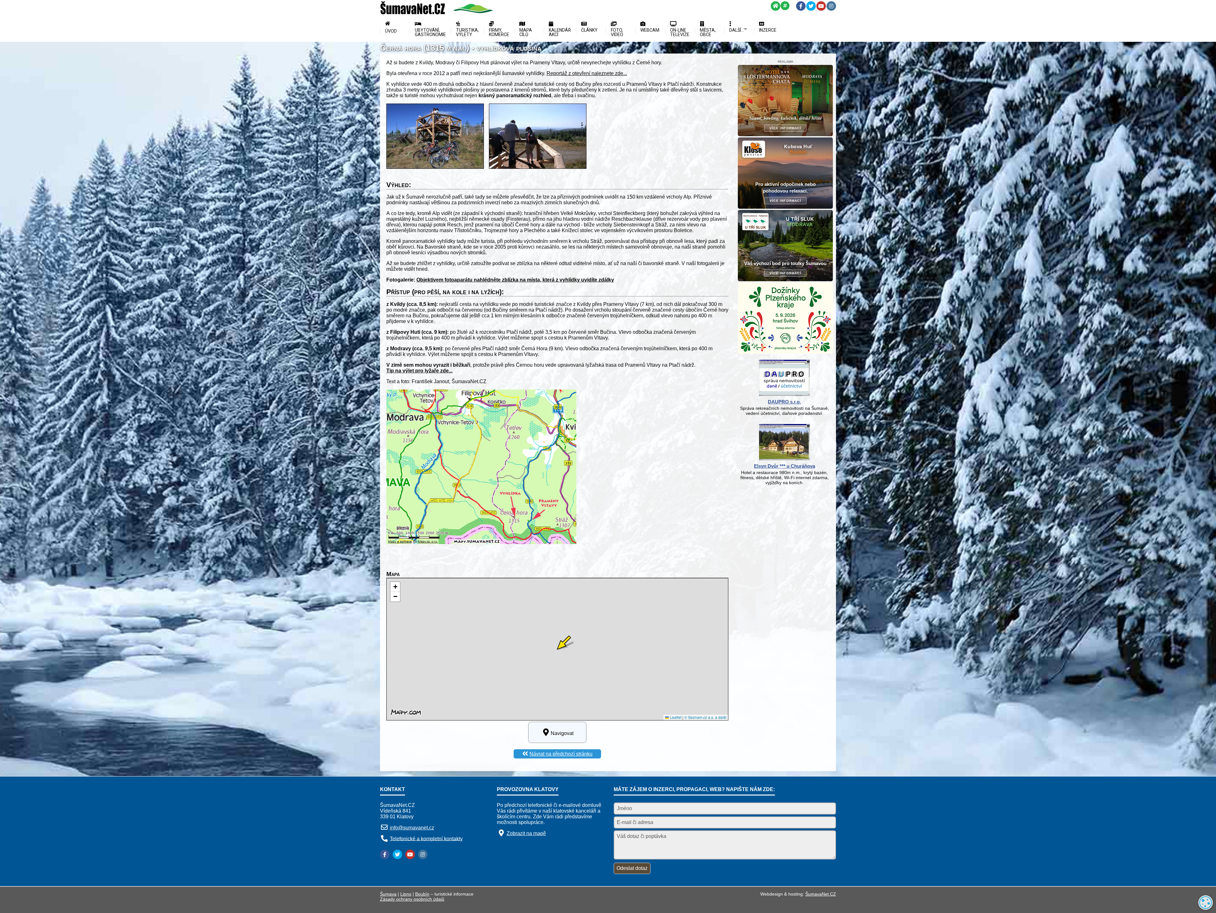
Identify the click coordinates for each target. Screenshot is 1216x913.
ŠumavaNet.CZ (820, 894)
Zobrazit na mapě (526, 833)
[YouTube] (821, 6)
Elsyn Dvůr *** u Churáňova (784, 466)
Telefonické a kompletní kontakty (426, 838)
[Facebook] (801, 6)
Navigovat (562, 733)
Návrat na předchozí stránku (560, 754)
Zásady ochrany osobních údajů (412, 899)
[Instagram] (831, 6)
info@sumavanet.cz (412, 827)
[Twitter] (811, 6)
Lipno (405, 894)
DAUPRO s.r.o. (784, 401)
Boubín (422, 894)
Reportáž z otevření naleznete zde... (587, 73)
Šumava (388, 894)
